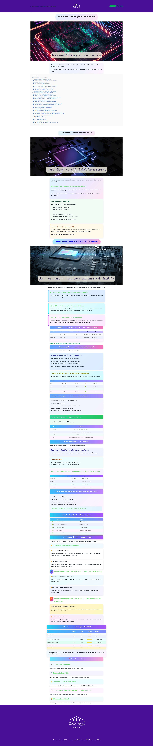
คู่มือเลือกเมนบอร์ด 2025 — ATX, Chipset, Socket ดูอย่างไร (41, 6)
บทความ (54, 6)
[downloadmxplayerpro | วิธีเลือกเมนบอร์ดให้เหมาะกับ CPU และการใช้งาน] (77, 6)
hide (38, 76)
